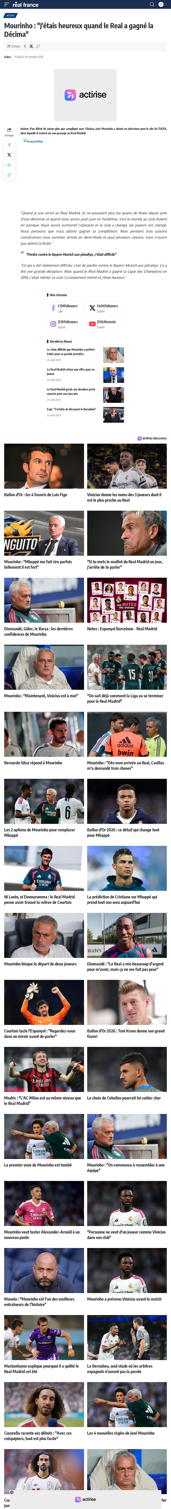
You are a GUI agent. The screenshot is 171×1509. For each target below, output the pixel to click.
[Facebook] (66, 308)
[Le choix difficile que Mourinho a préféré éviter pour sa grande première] (113, 355)
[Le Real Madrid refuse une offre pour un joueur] (113, 375)
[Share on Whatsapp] (9, 165)
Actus (10, 15)
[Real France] (27, 4)
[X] (105, 308)
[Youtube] (105, 324)
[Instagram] (66, 324)
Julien (7, 57)
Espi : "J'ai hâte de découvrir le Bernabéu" (71, 409)
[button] (7, 4)
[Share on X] (31, 46)
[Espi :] (113, 415)
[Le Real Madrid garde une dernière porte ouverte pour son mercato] (113, 395)
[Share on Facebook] (25, 46)
